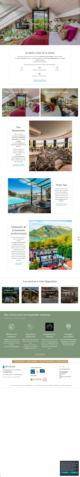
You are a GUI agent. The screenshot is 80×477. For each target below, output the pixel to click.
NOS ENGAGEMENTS (63, 371)
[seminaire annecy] (33, 371)
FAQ (60, 375)
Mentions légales (8, 374)
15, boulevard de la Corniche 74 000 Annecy (12, 369)
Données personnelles (17, 374)
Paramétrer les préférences (69, 474)
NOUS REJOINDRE (63, 372)
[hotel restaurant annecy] (63, 367)
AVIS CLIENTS (62, 373)
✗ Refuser (74, 472)
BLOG (60, 377)
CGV (4, 374)
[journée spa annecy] (61, 367)
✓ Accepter (65, 472)
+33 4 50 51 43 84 (7, 371)
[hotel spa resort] (40, 371)
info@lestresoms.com (8, 372)
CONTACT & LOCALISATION (65, 376)
